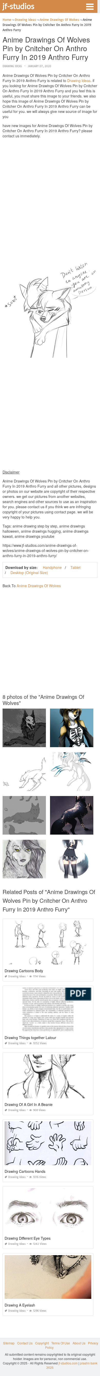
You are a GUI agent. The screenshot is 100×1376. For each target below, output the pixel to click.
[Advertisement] (50, 192)
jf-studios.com (68, 1363)
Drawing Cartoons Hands (25, 1171)
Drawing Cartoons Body (24, 970)
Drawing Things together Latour (30, 1037)
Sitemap (9, 1343)
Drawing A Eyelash (20, 1305)
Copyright (42, 1343)
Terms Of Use (60, 1343)
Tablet (76, 567)
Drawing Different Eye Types (28, 1238)
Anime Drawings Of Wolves (39, 585)
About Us (79, 1343)
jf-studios (18, 6)
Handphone (52, 567)
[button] (89, 6)
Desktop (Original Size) (29, 572)
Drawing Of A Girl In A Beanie (29, 1104)
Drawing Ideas (12, 66)
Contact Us (25, 1343)
